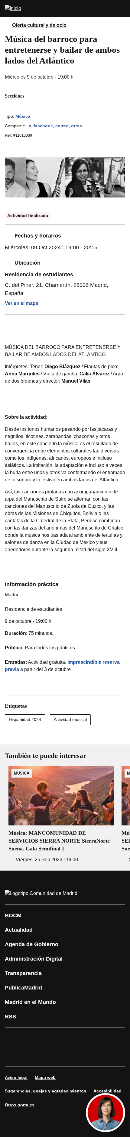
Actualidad (19, 930)
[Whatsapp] (104, 1038)
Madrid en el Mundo (30, 1002)
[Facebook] (13, 1038)
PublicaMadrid (23, 988)
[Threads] (67, 1055)
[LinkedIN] (85, 1038)
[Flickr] (31, 1055)
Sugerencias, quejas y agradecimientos (45, 1091)
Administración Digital (34, 959)
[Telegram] (49, 1055)
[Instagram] (31, 1038)
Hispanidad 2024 (25, 719)
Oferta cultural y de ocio (39, 25)
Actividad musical (70, 719)
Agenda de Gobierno (31, 944)
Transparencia (23, 973)
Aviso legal (16, 1077)
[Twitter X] (49, 1038)
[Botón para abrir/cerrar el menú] (121, 8)
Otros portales (19, 1104)
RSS (10, 1017)
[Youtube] (67, 1038)
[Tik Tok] (13, 1055)
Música (22, 116)
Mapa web (45, 1077)
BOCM (13, 915)
